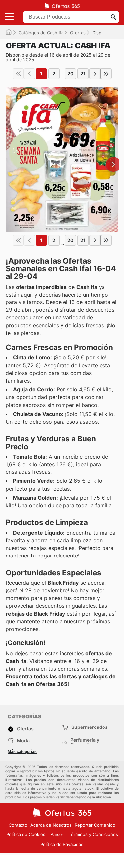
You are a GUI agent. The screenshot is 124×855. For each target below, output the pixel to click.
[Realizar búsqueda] (113, 17)
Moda (23, 740)
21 (83, 73)
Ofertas (78, 32)
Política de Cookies (25, 834)
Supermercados (89, 727)
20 (70, 73)
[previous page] (29, 73)
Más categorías (22, 751)
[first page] (18, 73)
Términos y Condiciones (93, 834)
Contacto (18, 825)
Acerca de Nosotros (51, 825)
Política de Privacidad (62, 844)
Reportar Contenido (95, 825)
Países (57, 834)
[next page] (95, 73)
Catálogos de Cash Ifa (41, 32)
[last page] (106, 73)
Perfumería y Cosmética (84, 742)
